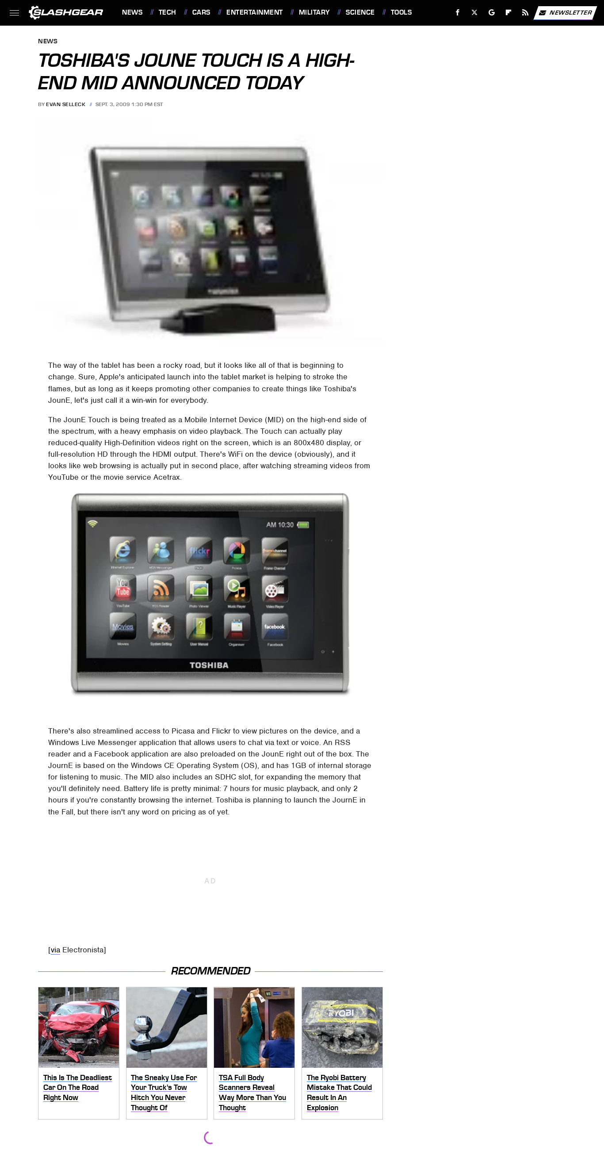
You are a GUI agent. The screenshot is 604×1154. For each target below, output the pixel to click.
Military (314, 12)
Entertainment (254, 12)
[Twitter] (474, 12)
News (132, 12)
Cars (201, 12)
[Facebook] (457, 12)
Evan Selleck (65, 104)
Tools (401, 12)
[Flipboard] (508, 12)
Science (360, 12)
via (55, 950)
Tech (167, 12)
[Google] (492, 12)
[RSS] (525, 12)
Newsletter (571, 12)
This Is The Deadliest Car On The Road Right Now (77, 1087)
